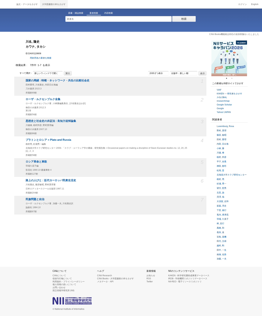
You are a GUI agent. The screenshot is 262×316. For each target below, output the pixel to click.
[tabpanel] (229, 58)
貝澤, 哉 (220, 197)
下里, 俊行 (221, 210)
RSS (149, 278)
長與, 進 (220, 232)
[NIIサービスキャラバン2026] (229, 58)
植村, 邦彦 (221, 157)
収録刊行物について (62, 278)
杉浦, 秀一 (221, 183)
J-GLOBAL (222, 97)
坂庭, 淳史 (221, 206)
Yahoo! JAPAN (224, 112)
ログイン (242, 4)
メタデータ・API (105, 281)
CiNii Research (104, 275)
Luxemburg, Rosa (225, 126)
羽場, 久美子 (222, 219)
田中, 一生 (221, 250)
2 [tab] (233, 78)
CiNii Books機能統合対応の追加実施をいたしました (234, 34)
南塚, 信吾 (221, 254)
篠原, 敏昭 (221, 135)
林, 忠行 (220, 223)
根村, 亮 (220, 179)
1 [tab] (228, 78)
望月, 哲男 (221, 188)
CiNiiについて (59, 275)
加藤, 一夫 (221, 259)
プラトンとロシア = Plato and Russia (48, 139)
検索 (184, 18)
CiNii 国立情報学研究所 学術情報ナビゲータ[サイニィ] (7, 4)
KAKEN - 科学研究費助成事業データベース (188, 275)
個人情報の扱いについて (64, 284)
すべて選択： (26, 73)
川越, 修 (220, 152)
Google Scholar (224, 104)
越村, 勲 (220, 245)
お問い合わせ (59, 287)
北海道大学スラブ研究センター (232, 175)
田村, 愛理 (221, 139)
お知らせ (151, 275)
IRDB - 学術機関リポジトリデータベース (187, 278)
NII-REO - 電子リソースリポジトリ (185, 281)
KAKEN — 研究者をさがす (229, 93)
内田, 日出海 (222, 144)
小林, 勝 (220, 148)
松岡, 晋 (220, 170)
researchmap (223, 101)
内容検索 (108, 13)
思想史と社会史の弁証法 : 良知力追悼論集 (51, 120)
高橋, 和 (220, 228)
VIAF (219, 90)
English (254, 4)
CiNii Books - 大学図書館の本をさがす (115, 278)
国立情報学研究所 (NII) (63, 290)
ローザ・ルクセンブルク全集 (43, 99)
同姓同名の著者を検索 (40, 58)
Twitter (150, 281)
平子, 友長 (221, 161)
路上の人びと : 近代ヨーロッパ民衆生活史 (51, 180)
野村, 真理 (221, 130)
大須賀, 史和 (222, 201)
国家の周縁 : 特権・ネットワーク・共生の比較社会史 (57, 80)
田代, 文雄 (221, 241)
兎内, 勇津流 (222, 214)
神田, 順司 (221, 166)
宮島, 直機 (221, 237)
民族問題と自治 (35, 199)
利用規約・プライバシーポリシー (69, 281)
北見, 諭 (220, 192)
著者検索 (93, 13)
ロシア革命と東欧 (36, 161)
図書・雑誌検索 (75, 13)
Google (220, 108)
